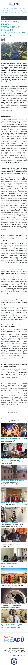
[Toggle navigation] (24, 18)
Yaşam (3, 40)
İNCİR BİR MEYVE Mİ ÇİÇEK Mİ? (10, 543)
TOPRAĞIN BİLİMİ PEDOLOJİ (9, 563)
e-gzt (4, 18)
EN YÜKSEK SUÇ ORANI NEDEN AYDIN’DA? (13, 502)
